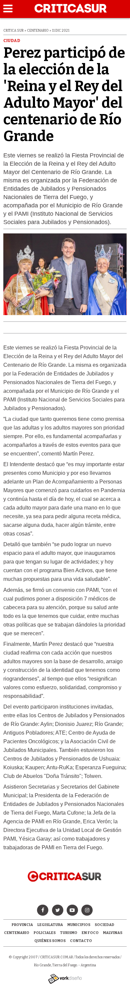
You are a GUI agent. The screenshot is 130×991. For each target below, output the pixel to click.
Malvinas (112, 933)
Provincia (22, 925)
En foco (90, 933)
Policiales (45, 933)
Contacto (81, 941)
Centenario (16, 933)
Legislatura (50, 925)
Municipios (78, 925)
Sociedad (104, 925)
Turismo (68, 933)
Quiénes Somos (50, 941)
